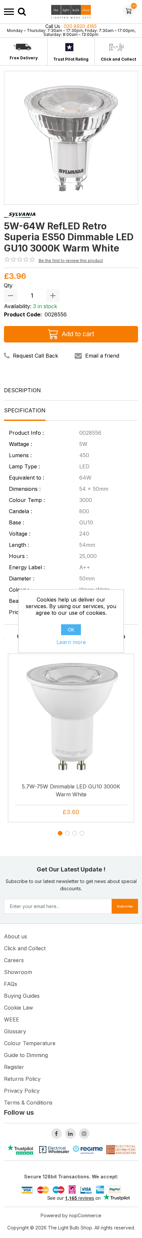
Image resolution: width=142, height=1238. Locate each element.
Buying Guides (22, 995)
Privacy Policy (22, 1090)
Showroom (18, 972)
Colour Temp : (27, 500)
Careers (14, 960)
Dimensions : (25, 489)
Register (14, 1067)
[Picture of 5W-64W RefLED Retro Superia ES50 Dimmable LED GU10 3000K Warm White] (71, 137)
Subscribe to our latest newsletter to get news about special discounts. (71, 884)
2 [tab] (68, 834)
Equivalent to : (26, 477)
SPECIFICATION (25, 410)
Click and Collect (118, 59)
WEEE (11, 1019)
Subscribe (125, 906)
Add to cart (78, 334)
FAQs (10, 984)
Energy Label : (27, 567)
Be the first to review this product (71, 260)
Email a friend (102, 355)
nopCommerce (85, 1215)
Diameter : (21, 578)
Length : (19, 545)
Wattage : (20, 444)
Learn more (71, 642)
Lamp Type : (24, 466)
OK (71, 630)
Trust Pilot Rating (71, 59)
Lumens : (20, 455)
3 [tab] (76, 834)
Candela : (20, 511)
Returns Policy (22, 1079)
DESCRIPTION (22, 390)
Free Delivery (24, 57)
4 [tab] (83, 834)
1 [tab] (61, 834)
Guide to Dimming (26, 1055)
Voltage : (19, 533)
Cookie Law (18, 1007)
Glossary (15, 1031)
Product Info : (26, 432)
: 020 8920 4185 (71, 26)
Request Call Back (35, 355)
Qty (8, 285)
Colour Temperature (29, 1043)
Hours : (18, 556)
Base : (16, 522)
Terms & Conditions (28, 1102)
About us (15, 936)
